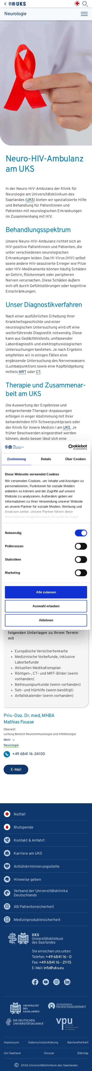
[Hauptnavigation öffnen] (84, 14)
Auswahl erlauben (46, 606)
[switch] (81, 546)
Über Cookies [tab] (75, 459)
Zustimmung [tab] (16, 459)
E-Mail (16, 769)
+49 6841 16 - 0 (59, 957)
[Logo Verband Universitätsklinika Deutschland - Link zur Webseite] (25, 1022)
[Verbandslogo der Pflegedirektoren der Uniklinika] (67, 1024)
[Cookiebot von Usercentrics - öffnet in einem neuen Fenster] (68, 447)
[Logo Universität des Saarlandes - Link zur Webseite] (24, 1008)
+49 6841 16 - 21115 (55, 962)
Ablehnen (46, 620)
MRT (22, 372)
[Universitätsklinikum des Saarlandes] (15, 4)
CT (38, 372)
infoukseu (54, 968)
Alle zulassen (46, 592)
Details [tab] (46, 459)
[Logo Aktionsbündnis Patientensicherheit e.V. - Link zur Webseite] (67, 1005)
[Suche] (85, 4)
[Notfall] (77, 3)
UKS (30, 200)
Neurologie (15, 13)
